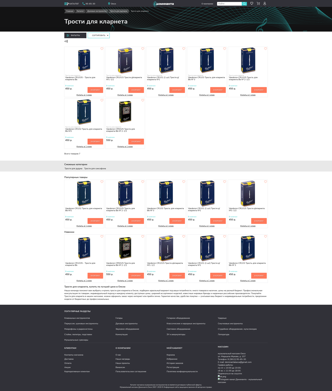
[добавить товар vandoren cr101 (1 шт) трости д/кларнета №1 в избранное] (183, 48)
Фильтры (75, 35)
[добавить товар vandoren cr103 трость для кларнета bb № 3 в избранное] (224, 48)
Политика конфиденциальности (182, 371)
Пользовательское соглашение (131, 371)
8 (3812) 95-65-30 (237, 359)
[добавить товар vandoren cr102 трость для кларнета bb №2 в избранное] (102, 100)
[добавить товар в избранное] (102, 48)
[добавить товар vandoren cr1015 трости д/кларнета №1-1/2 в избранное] (142, 48)
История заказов (175, 363)
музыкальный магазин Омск (231, 353)
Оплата (67, 363)
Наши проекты (123, 363)
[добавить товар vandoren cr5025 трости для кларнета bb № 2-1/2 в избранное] (142, 100)
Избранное (172, 359)
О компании (207, 3)
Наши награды (123, 359)
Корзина (171, 354)
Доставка (69, 359)
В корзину (95, 90)
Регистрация (173, 367)
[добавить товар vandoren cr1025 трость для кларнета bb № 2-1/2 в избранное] (265, 48)
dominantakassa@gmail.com (238, 362)
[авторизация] (264, 3)
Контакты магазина (73, 354)
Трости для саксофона (95, 168)
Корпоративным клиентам (77, 371)
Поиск (244, 4)
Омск (113, 3)
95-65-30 (90, 3)
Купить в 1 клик (84, 95)
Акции (67, 367)
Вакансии (120, 367)
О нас (118, 354)
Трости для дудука (73, 168)
